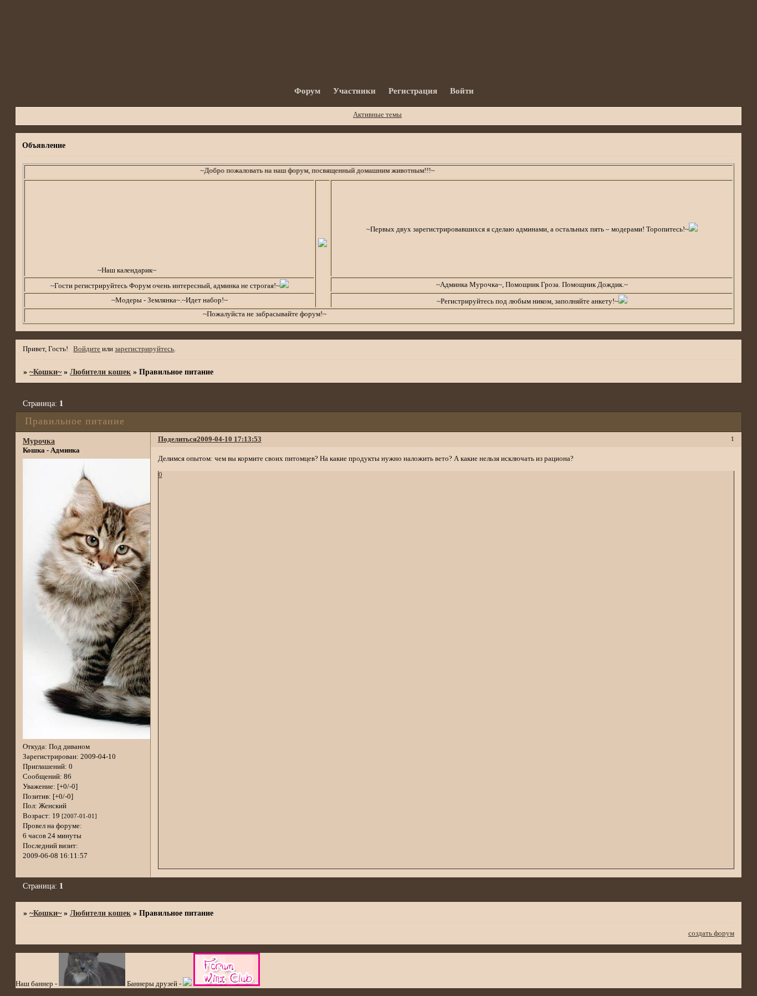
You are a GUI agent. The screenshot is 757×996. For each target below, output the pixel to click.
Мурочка (39, 441)
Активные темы (377, 115)
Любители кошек (100, 371)
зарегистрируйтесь (144, 349)
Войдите (86, 349)
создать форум (711, 933)
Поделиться (177, 439)
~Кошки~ (45, 371)
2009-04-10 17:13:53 (229, 439)
